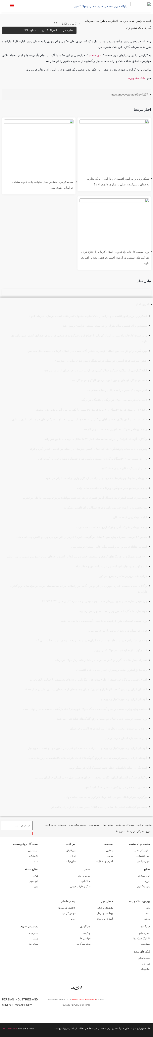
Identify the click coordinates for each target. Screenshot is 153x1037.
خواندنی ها (85, 938)
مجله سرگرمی (83, 943)
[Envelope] (137, 1003)
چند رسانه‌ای (50, 825)
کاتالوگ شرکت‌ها (67, 908)
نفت (36, 861)
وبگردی (86, 933)
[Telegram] (149, 1003)
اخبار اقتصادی (143, 856)
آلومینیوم (33, 881)
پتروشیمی (33, 850)
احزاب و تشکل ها (104, 861)
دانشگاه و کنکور (105, 908)
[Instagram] (143, 1003)
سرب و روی (84, 875)
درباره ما (131, 831)
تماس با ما (120, 831)
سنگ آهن (85, 881)
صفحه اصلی (144, 958)
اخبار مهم (33, 933)
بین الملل (70, 843)
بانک (148, 908)
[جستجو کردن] (29, 833)
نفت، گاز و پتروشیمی (124, 825)
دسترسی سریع (29, 926)
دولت (110, 856)
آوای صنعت (95, 55)
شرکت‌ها (145, 926)
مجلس (109, 850)
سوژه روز (33, 943)
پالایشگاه (33, 856)
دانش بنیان (106, 901)
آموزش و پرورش (104, 918)
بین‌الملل (139, 825)
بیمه (148, 913)
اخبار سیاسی (143, 861)
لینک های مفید (142, 951)
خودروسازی (144, 875)
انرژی (147, 881)
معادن (103, 825)
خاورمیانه (71, 861)
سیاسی (148, 825)
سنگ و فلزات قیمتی (80, 886)
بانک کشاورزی (136, 78)
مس (36, 886)
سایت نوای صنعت (139, 843)
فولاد (35, 875)
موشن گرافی (69, 913)
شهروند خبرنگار (144, 831)
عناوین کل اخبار (142, 850)
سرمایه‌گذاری (143, 886)
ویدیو (73, 918)
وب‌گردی (85, 926)
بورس (147, 918)
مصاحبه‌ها (145, 943)
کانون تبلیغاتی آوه (10, 1028)
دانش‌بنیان (62, 825)
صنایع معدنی (93, 825)
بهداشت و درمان (104, 913)
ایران (73, 856)
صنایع (110, 825)
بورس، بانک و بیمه (77, 825)
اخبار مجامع (144, 933)
